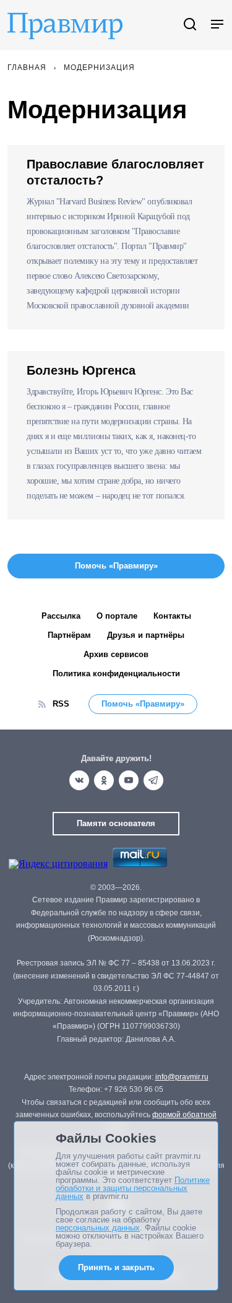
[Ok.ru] (104, 780)
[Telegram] (153, 780)
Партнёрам (69, 635)
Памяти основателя (116, 823)
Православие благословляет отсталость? (115, 172)
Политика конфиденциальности (116, 673)
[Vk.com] (79, 780)
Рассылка (60, 616)
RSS (61, 703)
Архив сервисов (116, 654)
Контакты (172, 616)
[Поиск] (190, 25)
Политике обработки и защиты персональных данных (133, 1188)
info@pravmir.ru (181, 1077)
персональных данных (98, 1227)
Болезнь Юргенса (81, 370)
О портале (117, 616)
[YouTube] (129, 780)
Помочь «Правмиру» (142, 703)
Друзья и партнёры (145, 635)
